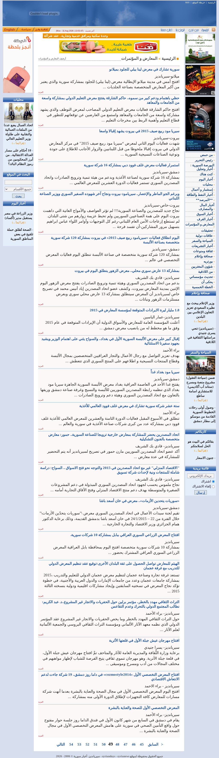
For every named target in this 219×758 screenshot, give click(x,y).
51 (95, 744)
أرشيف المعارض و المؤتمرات (52, 58)
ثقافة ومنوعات (203, 251)
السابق (153, 744)
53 (79, 744)
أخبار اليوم (206, 179)
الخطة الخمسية (203, 287)
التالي (61, 744)
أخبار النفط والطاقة (200, 194)
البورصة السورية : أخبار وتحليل (202, 167)
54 (71, 744)
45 (141, 744)
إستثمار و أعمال (202, 189)
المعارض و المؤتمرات (199, 224)
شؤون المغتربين (202, 266)
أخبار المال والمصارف (206, 207)
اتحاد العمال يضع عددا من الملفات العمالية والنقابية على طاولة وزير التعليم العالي (18, 131)
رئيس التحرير (204, 160)
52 (87, 744)
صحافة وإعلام (204, 256)
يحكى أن (207, 282)
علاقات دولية (205, 235)
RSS (187, 2)
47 (125, 744)
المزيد (40, 92)
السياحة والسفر (203, 241)
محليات (208, 184)
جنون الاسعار (204, 458)
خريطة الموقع (198, 2)
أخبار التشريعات (203, 246)
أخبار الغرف (205, 219)
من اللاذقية (206, 271)
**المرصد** (205, 200)
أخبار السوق (205, 214)
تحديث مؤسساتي (201, 277)
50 (103, 744)
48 (117, 744)
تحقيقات (207, 230)
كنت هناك (207, 174)
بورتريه (209, 261)
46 (133, 744)
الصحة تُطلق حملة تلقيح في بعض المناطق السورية (20, 234)
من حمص (207, 155)
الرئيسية (211, 2)
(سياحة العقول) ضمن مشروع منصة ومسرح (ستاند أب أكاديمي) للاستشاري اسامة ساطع (200, 386)
